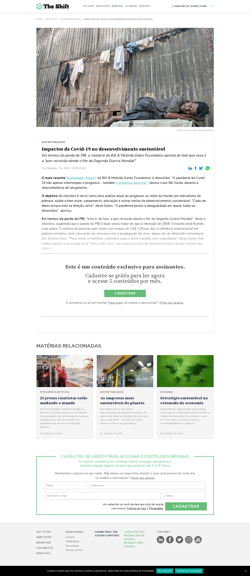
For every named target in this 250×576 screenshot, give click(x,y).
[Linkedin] (190, 168)
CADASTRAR (125, 293)
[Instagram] (189, 542)
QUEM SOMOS (74, 532)
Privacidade (156, 508)
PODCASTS (144, 6)
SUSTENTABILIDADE (53, 142)
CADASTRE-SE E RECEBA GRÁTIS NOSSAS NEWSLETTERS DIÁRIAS (134, 539)
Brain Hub (43, 542)
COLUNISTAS (131, 6)
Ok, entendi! (165, 570)
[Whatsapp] (207, 168)
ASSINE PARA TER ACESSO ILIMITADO (107, 533)
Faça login (115, 303)
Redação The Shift (58, 168)
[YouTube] (198, 542)
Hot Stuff (51, 19)
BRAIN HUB (117, 6)
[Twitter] (201, 168)
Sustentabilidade (71, 19)
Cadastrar (186, 506)
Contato (70, 537)
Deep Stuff (44, 537)
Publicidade (72, 541)
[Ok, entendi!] (245, 571)
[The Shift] (52, 6)
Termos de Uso (136, 508)
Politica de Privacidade (189, 570)
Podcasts (43, 553)
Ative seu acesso (171, 303)
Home (39, 19)
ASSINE (194, 6)
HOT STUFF (88, 6)
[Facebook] (196, 168)
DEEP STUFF (102, 6)
